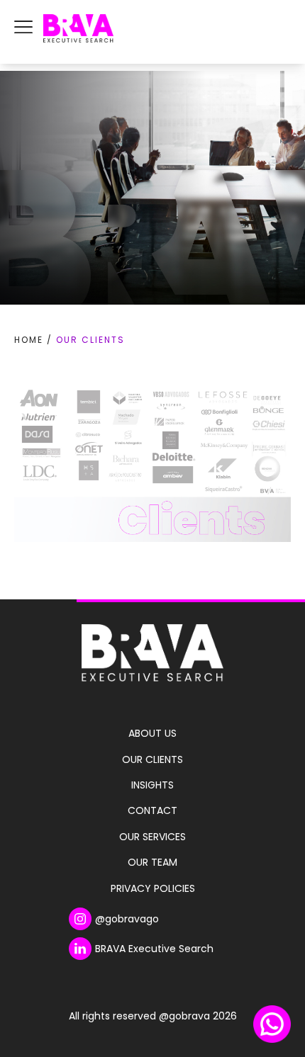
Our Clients (152, 759)
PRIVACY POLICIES (153, 888)
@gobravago (127, 919)
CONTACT (152, 810)
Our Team (152, 862)
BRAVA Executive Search (154, 949)
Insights (152, 785)
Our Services (152, 837)
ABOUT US (152, 733)
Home (28, 340)
